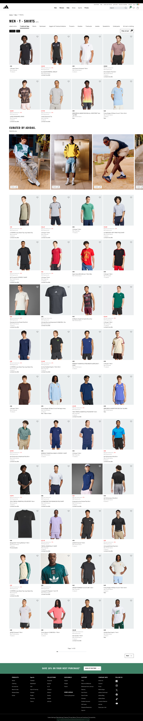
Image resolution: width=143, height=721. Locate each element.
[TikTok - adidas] (123, 699)
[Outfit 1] (29, 162)
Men (55, 8)
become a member (123, 4)
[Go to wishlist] (134, 8)
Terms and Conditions (82, 717)
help (101, 4)
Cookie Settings (52, 717)
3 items (13, 187)
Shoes (73, 8)
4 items (96, 187)
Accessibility (92, 717)
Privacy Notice (72, 717)
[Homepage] (6, 7)
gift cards (115, 4)
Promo (87, 8)
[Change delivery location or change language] (138, 4)
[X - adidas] (123, 690)
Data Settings (59, 717)
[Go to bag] (138, 8)
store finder (96, 4)
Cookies (66, 717)
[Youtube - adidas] (123, 703)
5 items (55, 187)
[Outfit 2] (71, 162)
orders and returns (108, 4)
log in (134, 4)
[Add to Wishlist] (37, 37)
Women (62, 8)
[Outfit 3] (113, 162)
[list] (71, 26)
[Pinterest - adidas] (123, 695)
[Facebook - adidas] (123, 681)
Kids (68, 8)
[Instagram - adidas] (123, 686)
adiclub (130, 4)
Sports (80, 8)
